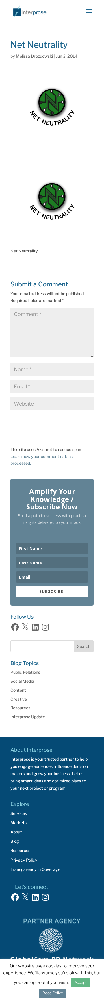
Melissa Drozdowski (34, 56)
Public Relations (25, 672)
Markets (18, 822)
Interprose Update (27, 716)
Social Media (22, 681)
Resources (20, 707)
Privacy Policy (23, 860)
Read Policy (52, 993)
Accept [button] (81, 982)
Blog (14, 841)
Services (18, 813)
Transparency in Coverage (35, 869)
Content (18, 690)
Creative (18, 699)
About (16, 831)
